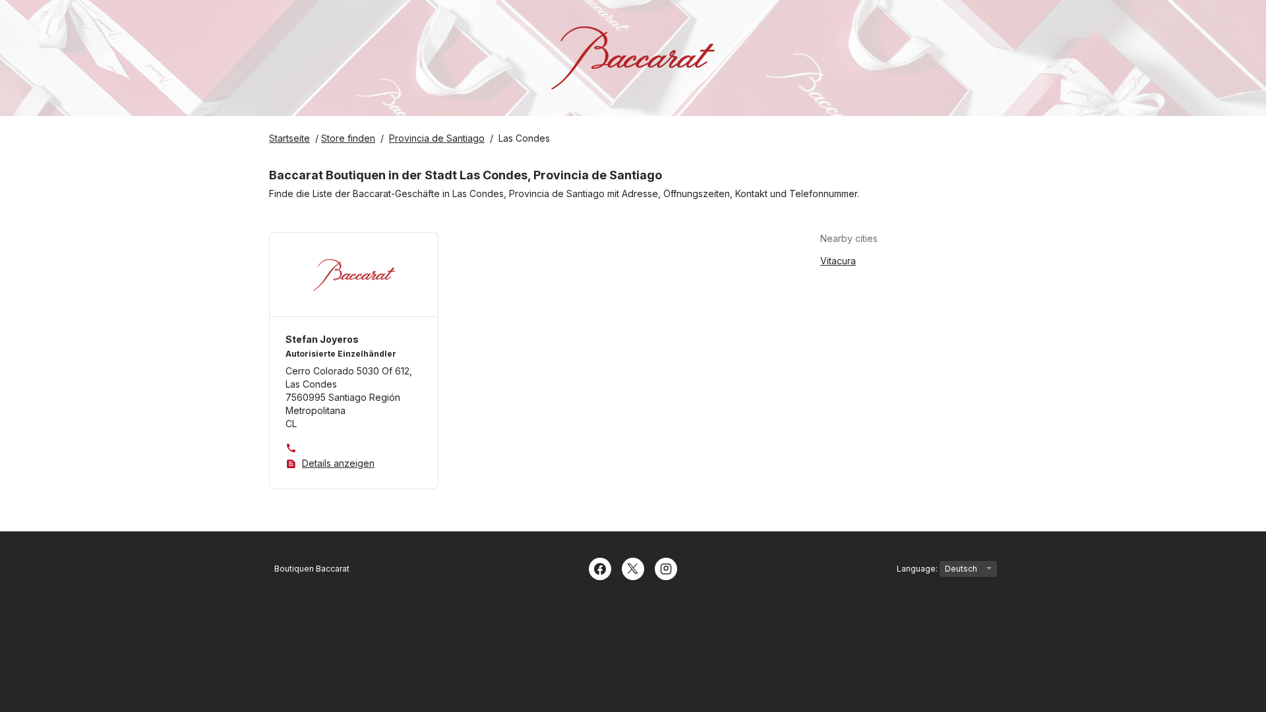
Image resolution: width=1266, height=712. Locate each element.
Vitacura (838, 260)
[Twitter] (633, 567)
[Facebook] (600, 567)
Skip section (909, 238)
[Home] (633, 58)
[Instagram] (666, 567)
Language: (918, 569)
